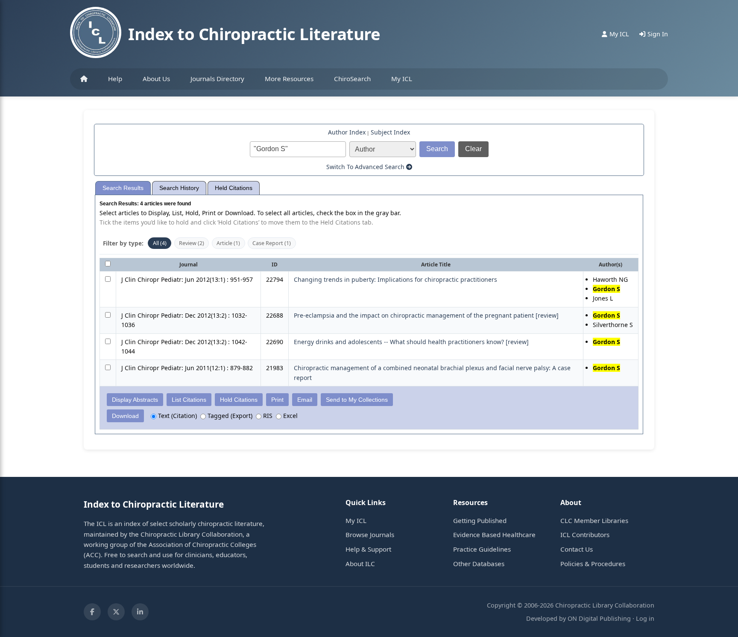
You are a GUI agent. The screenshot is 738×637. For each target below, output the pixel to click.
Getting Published (480, 520)
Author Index (347, 132)
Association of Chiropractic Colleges (202, 544)
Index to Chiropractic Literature (254, 34)
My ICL (401, 78)
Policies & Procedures (592, 563)
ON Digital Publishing (599, 618)
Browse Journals (370, 534)
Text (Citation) (176, 416)
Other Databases (478, 563)
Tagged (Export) (229, 416)
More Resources (289, 78)
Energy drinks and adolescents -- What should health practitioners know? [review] (411, 342)
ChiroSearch (352, 78)
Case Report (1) (271, 243)
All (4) (160, 243)
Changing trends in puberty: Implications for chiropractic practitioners (395, 279)
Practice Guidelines (482, 549)
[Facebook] (92, 611)
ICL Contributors (584, 534)
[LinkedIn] (140, 611)
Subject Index (390, 132)
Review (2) (191, 243)
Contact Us (576, 549)
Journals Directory (217, 78)
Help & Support (368, 549)
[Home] (84, 79)
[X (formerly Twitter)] (116, 611)
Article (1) (228, 243)
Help (115, 78)
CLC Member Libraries (594, 520)
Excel (289, 416)
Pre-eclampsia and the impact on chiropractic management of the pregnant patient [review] (426, 315)
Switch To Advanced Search (366, 167)
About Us (156, 78)
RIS (266, 416)
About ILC (360, 563)
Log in (645, 618)
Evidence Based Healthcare (494, 534)
